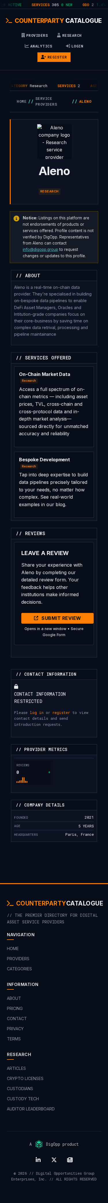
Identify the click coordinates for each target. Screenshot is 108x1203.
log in (36, 712)
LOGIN (77, 46)
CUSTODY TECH (23, 1098)
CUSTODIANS (20, 1088)
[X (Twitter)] (54, 1160)
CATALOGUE (58, 20)
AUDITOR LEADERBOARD (31, 1108)
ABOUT (14, 998)
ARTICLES (16, 1068)
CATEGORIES (19, 968)
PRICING (15, 1008)
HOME (21, 101)
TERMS (14, 1038)
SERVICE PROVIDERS (46, 101)
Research (49, 191)
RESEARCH (72, 35)
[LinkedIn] (38, 1160)
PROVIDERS (37, 35)
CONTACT (17, 1018)
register (61, 712)
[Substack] (70, 1160)
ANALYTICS (41, 46)
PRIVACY (15, 1028)
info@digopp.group (40, 249)
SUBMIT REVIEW (61, 618)
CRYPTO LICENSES (25, 1078)
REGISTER (57, 57)
